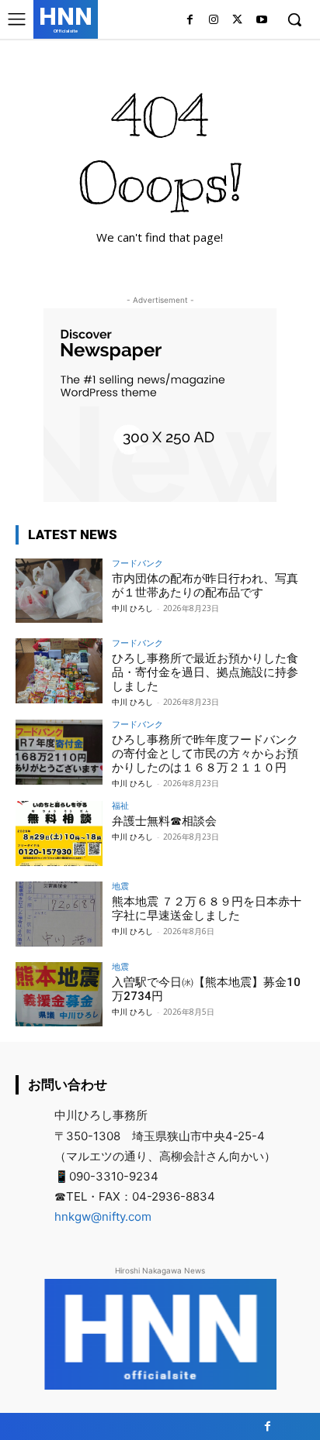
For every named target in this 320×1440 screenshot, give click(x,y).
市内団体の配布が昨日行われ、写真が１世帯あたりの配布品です (205, 586)
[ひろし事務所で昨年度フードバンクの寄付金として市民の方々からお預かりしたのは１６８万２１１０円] (59, 752)
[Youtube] (261, 21)
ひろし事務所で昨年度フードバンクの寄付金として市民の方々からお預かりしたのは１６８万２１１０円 (205, 754)
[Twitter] (237, 21)
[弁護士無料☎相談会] (59, 833)
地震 (120, 886)
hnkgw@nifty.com (102, 1216)
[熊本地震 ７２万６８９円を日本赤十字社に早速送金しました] (59, 914)
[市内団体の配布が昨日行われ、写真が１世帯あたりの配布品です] (59, 591)
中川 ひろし (132, 608)
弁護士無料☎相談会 (164, 821)
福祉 (120, 805)
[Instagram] (214, 21)
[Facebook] (190, 21)
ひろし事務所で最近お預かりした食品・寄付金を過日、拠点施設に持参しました (205, 672)
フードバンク (137, 562)
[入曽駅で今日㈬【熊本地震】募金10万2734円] (59, 994)
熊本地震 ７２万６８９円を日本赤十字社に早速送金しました (206, 909)
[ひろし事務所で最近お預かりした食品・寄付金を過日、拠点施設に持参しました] (59, 670)
